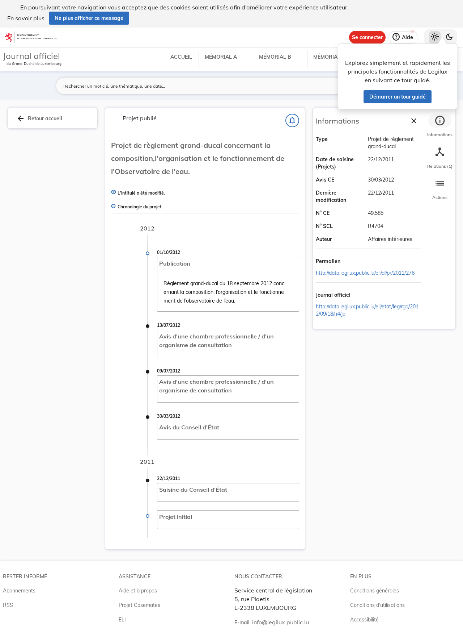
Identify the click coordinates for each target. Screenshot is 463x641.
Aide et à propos (138, 590)
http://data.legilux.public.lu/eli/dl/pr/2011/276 (365, 273)
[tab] (440, 126)
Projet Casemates (139, 605)
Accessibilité (364, 619)
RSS (8, 605)
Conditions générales (374, 590)
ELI (122, 619)
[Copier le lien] (350, 262)
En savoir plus (25, 18)
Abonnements (19, 590)
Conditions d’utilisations (377, 605)
